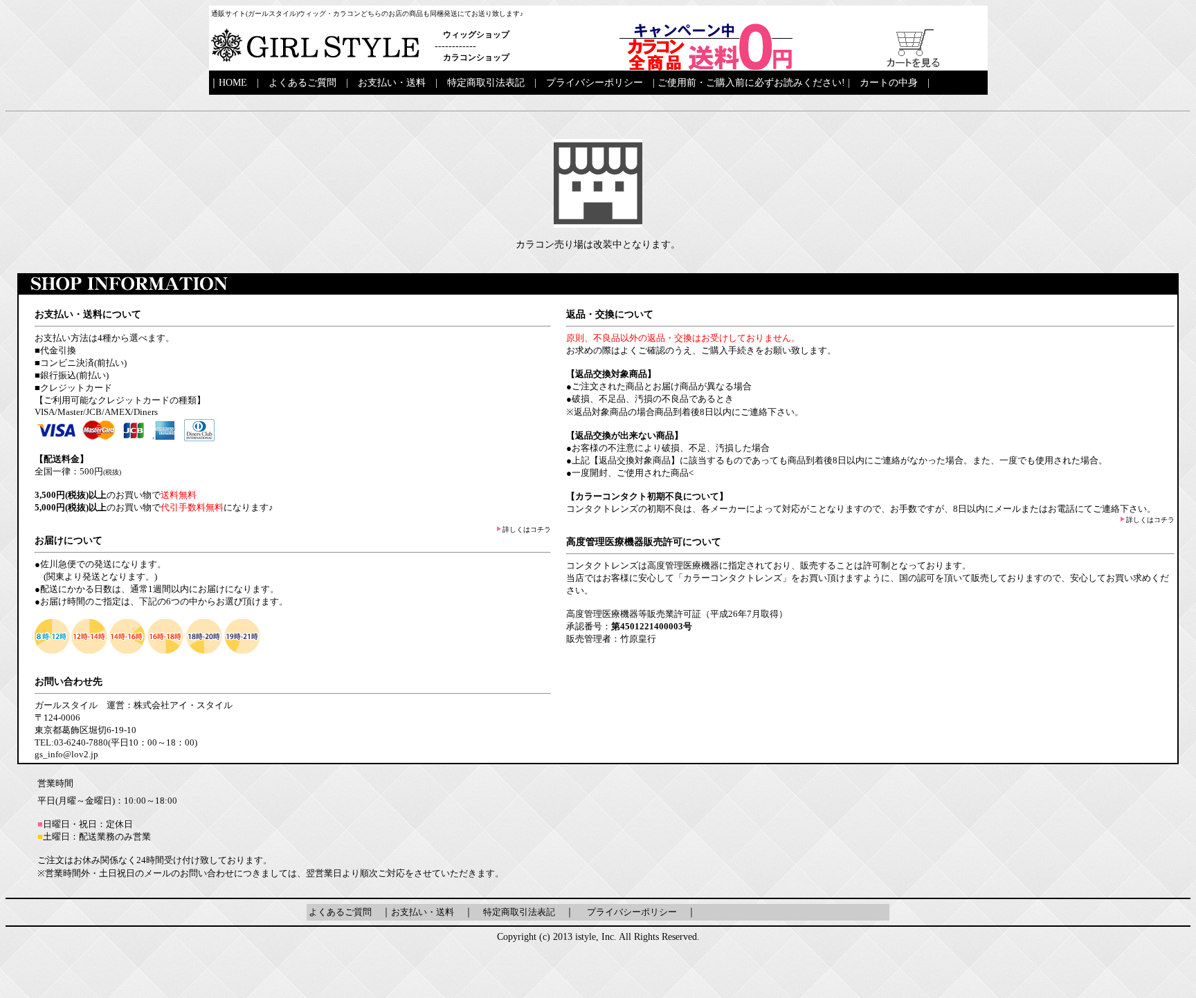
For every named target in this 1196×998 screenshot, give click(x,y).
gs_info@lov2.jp (66, 754)
